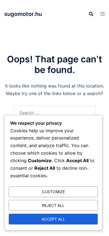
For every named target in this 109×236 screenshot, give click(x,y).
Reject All (53, 205)
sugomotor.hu (23, 14)
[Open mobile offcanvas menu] (102, 14)
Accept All (53, 219)
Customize (53, 191)
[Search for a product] (91, 14)
